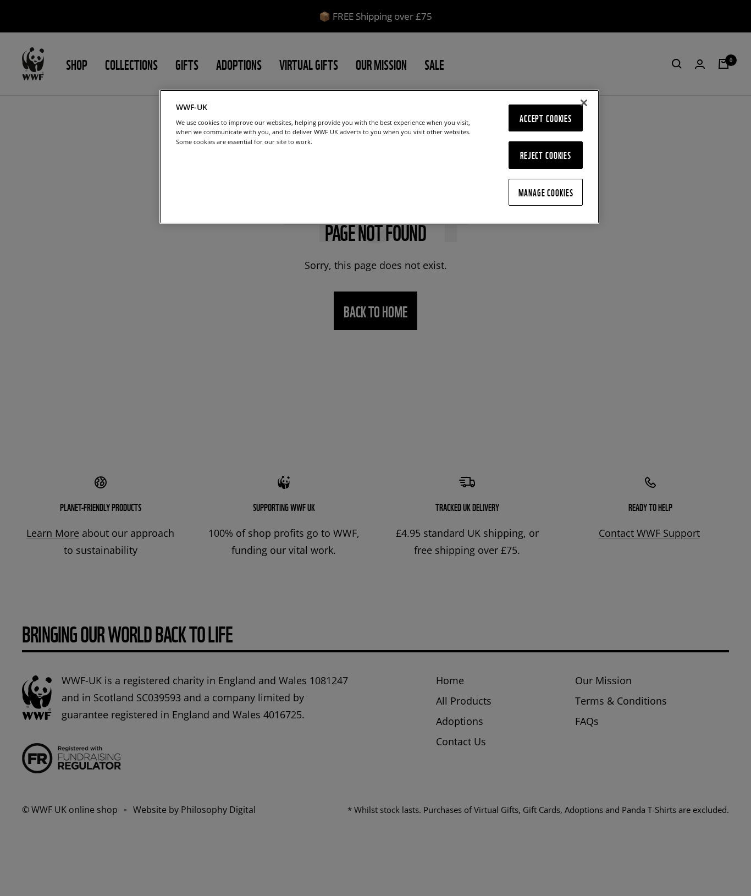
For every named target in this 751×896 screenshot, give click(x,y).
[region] (379, 157)
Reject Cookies (545, 155)
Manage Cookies (545, 192)
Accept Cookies (546, 118)
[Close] (584, 103)
